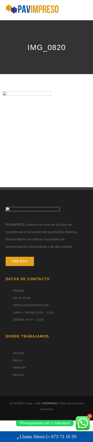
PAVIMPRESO (50, 403)
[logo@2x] (32, 6)
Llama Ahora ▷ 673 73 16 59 (48, 436)
